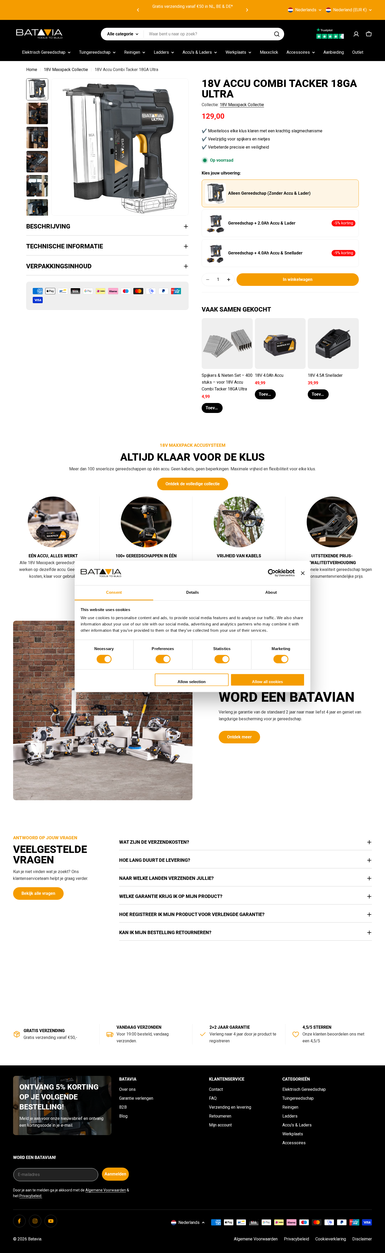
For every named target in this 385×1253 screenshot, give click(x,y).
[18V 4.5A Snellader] (333, 343)
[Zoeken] (277, 34)
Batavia (34, 1238)
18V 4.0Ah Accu (269, 375)
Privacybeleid (296, 1238)
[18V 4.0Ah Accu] (280, 343)
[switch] (163, 659)
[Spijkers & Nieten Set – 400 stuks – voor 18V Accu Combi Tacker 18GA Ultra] (227, 343)
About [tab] (271, 592)
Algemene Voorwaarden (105, 1190)
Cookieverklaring (330, 1238)
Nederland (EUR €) (350, 9)
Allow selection (192, 681)
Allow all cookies (267, 681)
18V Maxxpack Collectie (66, 69)
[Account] (356, 34)
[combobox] (192, 34)
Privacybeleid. (30, 1196)
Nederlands (305, 9)
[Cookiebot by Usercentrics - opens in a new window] (272, 573)
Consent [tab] (114, 592)
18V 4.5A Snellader (325, 375)
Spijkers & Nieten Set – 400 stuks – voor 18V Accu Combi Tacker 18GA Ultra (227, 382)
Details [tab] (192, 592)
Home (31, 69)
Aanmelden (115, 1174)
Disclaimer (362, 1238)
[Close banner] (303, 573)
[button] (138, 10)
